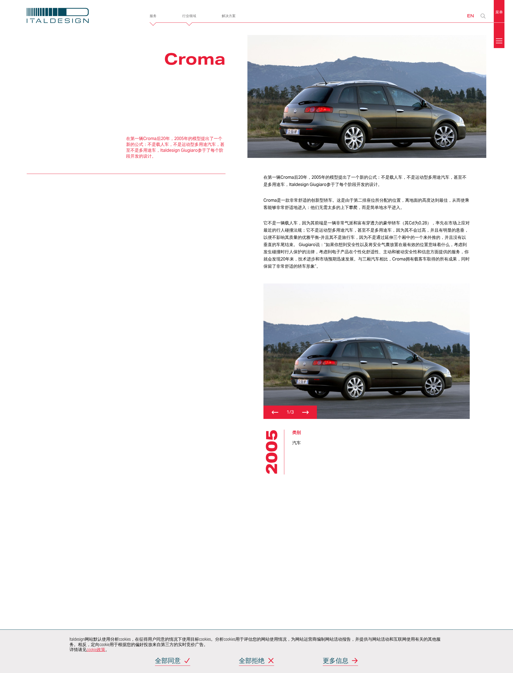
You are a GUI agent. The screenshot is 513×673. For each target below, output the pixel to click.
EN (470, 15)
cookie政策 (96, 649)
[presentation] (274, 412)
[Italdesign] (80, 16)
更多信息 (335, 661)
